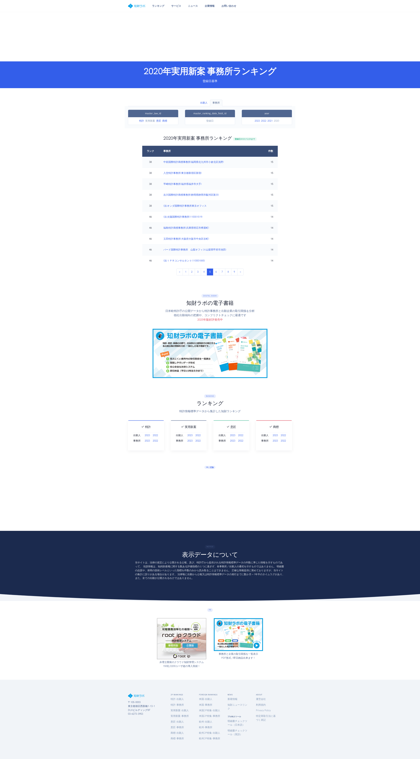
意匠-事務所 (177, 727)
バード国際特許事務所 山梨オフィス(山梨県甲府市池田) (194, 249)
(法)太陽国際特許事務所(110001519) (182, 216)
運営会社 (261, 699)
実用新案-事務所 (180, 716)
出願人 (204, 102)
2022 (263, 120)
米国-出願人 (205, 699)
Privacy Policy (263, 710)
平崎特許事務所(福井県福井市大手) (182, 184)
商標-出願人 (177, 732)
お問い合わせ (228, 5)
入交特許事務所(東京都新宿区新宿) (182, 173)
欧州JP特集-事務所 (209, 738)
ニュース (193, 5)
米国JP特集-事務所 (209, 716)
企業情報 (210, 5)
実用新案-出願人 (180, 710)
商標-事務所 (177, 738)
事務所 (216, 102)
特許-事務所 (177, 704)
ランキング (158, 5)
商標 (164, 120)
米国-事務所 (205, 704)
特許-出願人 (177, 699)
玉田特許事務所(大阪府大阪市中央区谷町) (186, 238)
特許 (141, 120)
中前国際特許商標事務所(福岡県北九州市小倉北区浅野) (193, 162)
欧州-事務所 (205, 727)
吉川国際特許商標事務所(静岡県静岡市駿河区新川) (191, 194)
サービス (176, 5)
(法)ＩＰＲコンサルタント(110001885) (184, 260)
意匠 (158, 120)
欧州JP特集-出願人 (209, 732)
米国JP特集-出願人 (209, 710)
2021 (270, 120)
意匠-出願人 (177, 721)
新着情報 (232, 699)
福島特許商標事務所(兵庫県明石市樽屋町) (186, 227)
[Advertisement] (210, 37)
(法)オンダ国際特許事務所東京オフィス (185, 205)
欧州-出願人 (205, 721)
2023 (257, 120)
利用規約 (261, 704)
